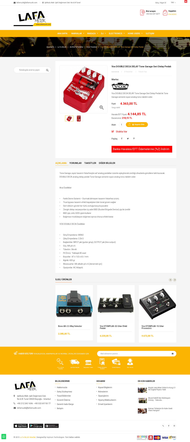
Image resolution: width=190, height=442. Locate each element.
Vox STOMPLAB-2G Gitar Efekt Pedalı (113, 327)
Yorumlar (75, 163)
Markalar (76, 33)
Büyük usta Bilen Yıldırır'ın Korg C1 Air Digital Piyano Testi (162, 389)
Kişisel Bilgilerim (105, 387)
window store (52, 426)
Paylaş (121, 138)
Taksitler (90, 163)
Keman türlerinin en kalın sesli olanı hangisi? (160, 409)
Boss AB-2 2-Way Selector (70, 326)
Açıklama (61, 163)
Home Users (134, 33)
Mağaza (91, 33)
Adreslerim (103, 392)
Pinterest (134, 138)
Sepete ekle (139, 124)
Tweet (127, 138)
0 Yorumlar (128, 72)
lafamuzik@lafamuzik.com (29, 408)
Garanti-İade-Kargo (65, 404)
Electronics (115, 33)
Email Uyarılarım (105, 404)
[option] (69, 118)
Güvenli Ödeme (63, 400)
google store (21, 426)
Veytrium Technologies (55, 437)
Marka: (115, 79)
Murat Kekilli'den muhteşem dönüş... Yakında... (159, 399)
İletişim (150, 33)
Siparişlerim (103, 396)
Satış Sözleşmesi (64, 392)
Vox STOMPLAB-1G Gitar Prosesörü (153, 327)
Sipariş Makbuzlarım (107, 400)
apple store (36, 426)
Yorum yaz (143, 72)
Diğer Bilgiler (107, 163)
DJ (102, 33)
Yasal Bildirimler (64, 396)
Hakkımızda (62, 387)
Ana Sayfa (62, 33)
